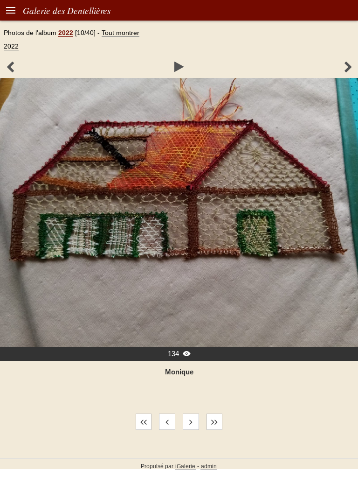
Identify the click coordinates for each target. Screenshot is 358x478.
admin (209, 466)
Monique (179, 372)
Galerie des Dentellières (66, 10)
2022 (65, 32)
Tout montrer (120, 32)
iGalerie (185, 466)
